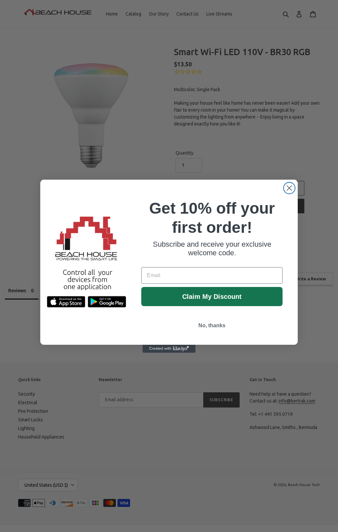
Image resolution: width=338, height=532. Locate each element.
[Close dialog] (289, 188)
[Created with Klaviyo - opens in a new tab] (169, 349)
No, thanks (211, 325)
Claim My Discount (212, 296)
